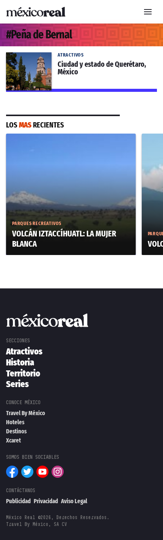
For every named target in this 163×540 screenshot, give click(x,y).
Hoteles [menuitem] (15, 422)
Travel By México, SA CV (36, 524)
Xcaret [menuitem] (13, 440)
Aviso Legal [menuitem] (74, 501)
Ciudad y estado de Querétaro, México (62, 57)
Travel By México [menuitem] (25, 413)
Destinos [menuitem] (16, 431)
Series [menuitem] (17, 384)
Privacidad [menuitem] (46, 501)
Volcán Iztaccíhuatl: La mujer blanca (57, 138)
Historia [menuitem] (20, 362)
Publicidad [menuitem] (18, 501)
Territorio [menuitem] (23, 373)
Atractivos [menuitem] (24, 351)
